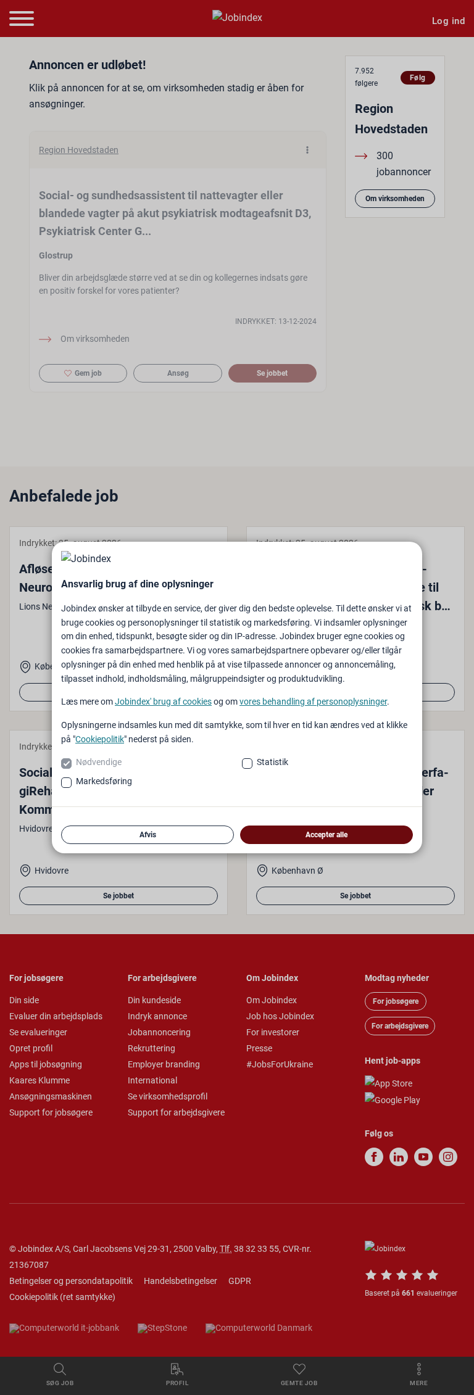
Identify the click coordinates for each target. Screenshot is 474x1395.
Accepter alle (326, 834)
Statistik (272, 762)
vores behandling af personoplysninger (313, 701)
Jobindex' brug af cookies (163, 701)
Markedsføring (104, 781)
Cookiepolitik (99, 739)
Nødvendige (99, 762)
